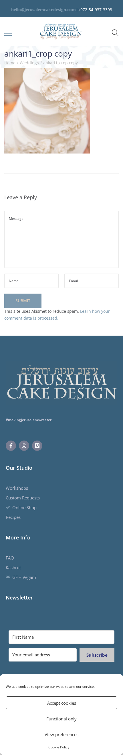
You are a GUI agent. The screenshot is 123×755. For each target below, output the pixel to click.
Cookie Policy (58, 747)
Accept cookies (61, 703)
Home (9, 62)
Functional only (61, 719)
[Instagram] (24, 446)
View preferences (61, 734)
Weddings (29, 62)
